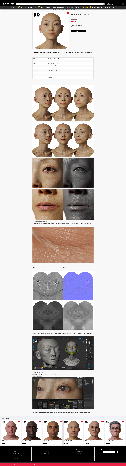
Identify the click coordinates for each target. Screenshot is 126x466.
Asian (49, 412)
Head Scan (36, 412)
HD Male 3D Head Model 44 (47, 440)
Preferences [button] (115, 464)
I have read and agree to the (110, 454)
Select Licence (73, 24)
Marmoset (84, 412)
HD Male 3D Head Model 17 (6, 440)
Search (64, 9)
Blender (80, 412)
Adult (52, 412)
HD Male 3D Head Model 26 (26, 440)
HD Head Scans (59, 9)
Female (46, 412)
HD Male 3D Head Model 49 (89, 440)
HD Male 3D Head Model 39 (68, 440)
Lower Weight (60, 412)
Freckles (64, 412)
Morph (73, 412)
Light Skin (55, 412)
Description (34, 50)
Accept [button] (121, 464)
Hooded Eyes (69, 412)
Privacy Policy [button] (32, 464)
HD (39, 412)
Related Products (5, 418)
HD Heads (54, 9)
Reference (88, 412)
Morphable (76, 412)
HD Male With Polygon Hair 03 (110, 440)
